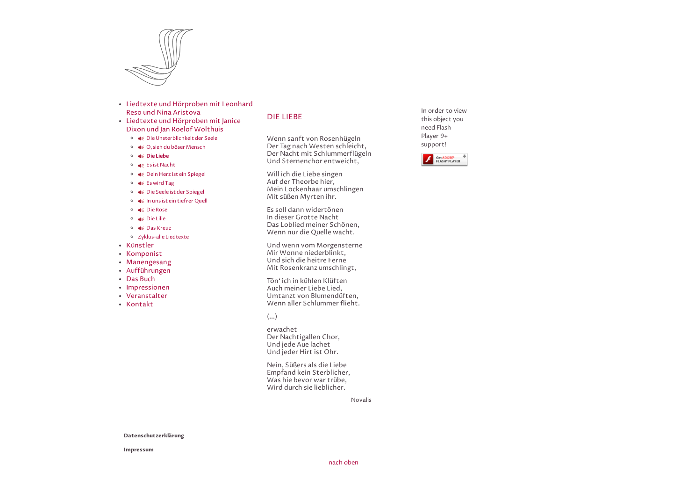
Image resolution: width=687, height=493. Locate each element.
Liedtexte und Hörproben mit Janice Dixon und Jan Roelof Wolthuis (183, 125)
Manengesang (148, 262)
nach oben (343, 462)
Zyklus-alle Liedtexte (163, 236)
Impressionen (148, 287)
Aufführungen (148, 270)
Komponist (144, 253)
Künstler (140, 245)
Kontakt (139, 304)
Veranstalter (146, 295)
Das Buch (140, 279)
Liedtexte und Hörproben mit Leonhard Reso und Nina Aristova (189, 108)
